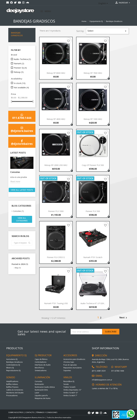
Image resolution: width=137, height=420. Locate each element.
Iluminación (39, 384)
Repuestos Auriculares (72, 367)
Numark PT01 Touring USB (56, 303)
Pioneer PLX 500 (93, 211)
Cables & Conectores (14, 390)
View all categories (22, 219)
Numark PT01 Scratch (92, 257)
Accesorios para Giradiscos (74, 359)
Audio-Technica (22, 59)
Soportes (67, 370)
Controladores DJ (13, 365)
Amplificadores (12, 381)
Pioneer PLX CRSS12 (56, 257)
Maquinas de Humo (42, 398)
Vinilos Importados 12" (72, 390)
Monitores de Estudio (15, 392)
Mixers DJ (10, 367)
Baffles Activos (12, 384)
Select (107, 31)
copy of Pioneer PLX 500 (93, 165)
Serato (66, 384)
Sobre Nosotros (16, 412)
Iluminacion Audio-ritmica (45, 387)
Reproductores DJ (13, 370)
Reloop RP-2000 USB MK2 (55, 165)
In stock (19, 83)
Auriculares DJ (11, 359)
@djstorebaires (22, 143)
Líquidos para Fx (41, 395)
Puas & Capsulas (70, 365)
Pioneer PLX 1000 (56, 211)
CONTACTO (29, 412)
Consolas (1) (18, 211)
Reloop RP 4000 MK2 (56, 119)
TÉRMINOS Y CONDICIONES (46, 412)
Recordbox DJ (68, 381)
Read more (15, 181)
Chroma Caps (68, 362)
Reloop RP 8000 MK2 (56, 73)
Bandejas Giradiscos (17, 34)
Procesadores (12, 395)
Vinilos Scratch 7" (70, 395)
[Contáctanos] (7, 2)
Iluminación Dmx (41, 390)
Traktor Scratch (69, 387)
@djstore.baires (22, 130)
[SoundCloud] (27, 2)
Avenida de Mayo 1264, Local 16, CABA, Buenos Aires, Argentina (110, 360)
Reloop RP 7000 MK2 (93, 73)
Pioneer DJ (20, 67)
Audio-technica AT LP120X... (93, 303)
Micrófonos (39, 367)
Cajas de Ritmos (41, 359)
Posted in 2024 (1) (20, 264)
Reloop (19, 72)
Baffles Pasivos (12, 387)
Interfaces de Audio (43, 365)
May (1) (18, 267)
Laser (37, 392)
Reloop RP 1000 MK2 (93, 119)
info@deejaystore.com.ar (102, 379)
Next (123, 317)
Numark (19, 63)
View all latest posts (22, 190)
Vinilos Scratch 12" (70, 392)
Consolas (15, 172)
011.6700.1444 (21, 117)
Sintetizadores (41, 370)
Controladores (40, 362)
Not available (21, 87)
